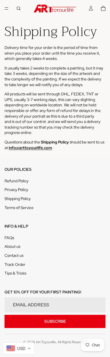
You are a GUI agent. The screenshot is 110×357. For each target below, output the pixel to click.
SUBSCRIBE (55, 321)
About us (12, 246)
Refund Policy (16, 180)
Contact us (14, 255)
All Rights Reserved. (72, 342)
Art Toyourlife (46, 342)
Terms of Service (19, 207)
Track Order (15, 264)
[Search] (18, 8)
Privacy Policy (16, 189)
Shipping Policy (18, 198)
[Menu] (6, 8)
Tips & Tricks (15, 273)
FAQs (9, 237)
